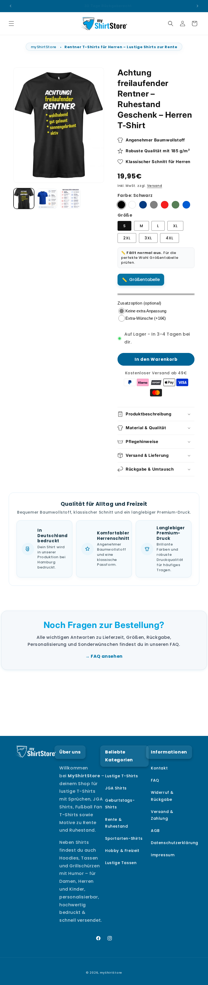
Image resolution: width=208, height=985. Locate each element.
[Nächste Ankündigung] (197, 6)
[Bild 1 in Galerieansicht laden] (24, 198)
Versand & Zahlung (162, 815)
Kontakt (159, 768)
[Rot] (164, 205)
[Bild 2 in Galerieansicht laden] (47, 198)
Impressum (162, 855)
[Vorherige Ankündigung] (11, 6)
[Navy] (143, 205)
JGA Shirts (116, 788)
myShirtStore (43, 47)
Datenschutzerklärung (174, 842)
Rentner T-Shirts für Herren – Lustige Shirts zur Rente (120, 47)
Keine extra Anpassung (145, 311)
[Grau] (154, 205)
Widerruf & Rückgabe (162, 796)
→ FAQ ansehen (104, 656)
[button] (11, 23)
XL (175, 226)
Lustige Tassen (120, 862)
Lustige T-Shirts (121, 776)
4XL (169, 238)
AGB (155, 830)
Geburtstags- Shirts (120, 804)
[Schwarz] (121, 205)
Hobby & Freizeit (122, 850)
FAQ (155, 780)
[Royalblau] (186, 205)
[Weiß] (132, 205)
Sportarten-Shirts (123, 838)
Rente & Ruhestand (116, 823)
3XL (148, 238)
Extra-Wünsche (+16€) (145, 318)
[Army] (175, 205)
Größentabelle (144, 279)
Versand (154, 185)
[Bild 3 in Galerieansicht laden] (70, 198)
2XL (127, 238)
